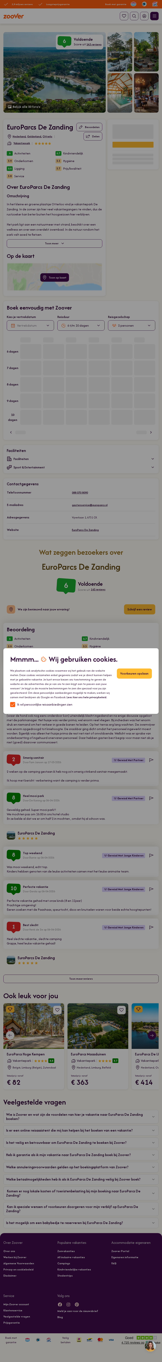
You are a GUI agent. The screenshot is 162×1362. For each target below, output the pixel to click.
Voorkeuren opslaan (134, 673)
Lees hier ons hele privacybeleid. (87, 697)
